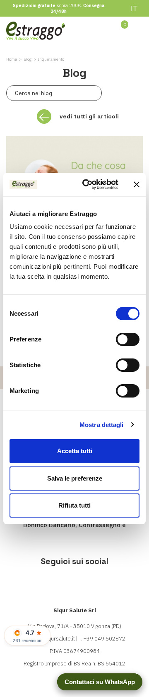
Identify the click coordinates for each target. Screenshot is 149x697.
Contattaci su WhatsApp (100, 681)
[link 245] (49, 583)
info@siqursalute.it (52, 638)
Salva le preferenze (74, 478)
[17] (91, 93)
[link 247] (99, 583)
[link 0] (87, 184)
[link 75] (97, 30)
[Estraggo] (35, 30)
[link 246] (74, 583)
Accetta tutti (74, 450)
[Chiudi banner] (136, 184)
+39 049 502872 (104, 638)
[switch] (127, 339)
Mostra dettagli (101, 424)
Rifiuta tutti (74, 505)
